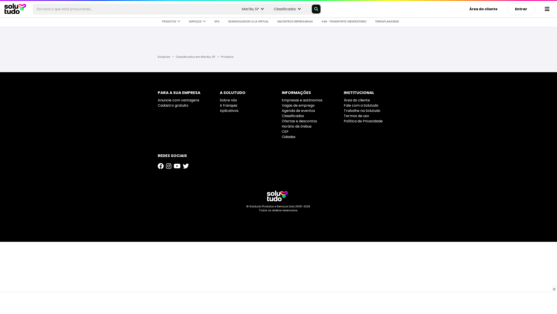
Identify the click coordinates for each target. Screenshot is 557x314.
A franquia (228, 105)
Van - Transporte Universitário (344, 21)
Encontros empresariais (295, 21)
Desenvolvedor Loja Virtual (248, 21)
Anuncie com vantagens (178, 100)
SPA (217, 21)
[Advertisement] (278, 40)
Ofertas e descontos (299, 121)
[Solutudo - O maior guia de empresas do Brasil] (277, 196)
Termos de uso (356, 115)
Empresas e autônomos (302, 100)
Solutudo (164, 57)
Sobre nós (228, 100)
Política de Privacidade (363, 121)
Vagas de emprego (298, 105)
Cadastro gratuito (173, 105)
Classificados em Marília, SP (195, 57)
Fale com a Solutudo (361, 105)
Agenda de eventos (298, 110)
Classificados (293, 115)
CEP (285, 131)
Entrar (521, 9)
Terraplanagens (387, 21)
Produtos (170, 21)
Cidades (288, 136)
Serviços (196, 21)
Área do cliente (483, 9)
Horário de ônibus (297, 126)
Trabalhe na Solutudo (362, 110)
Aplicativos (229, 110)
